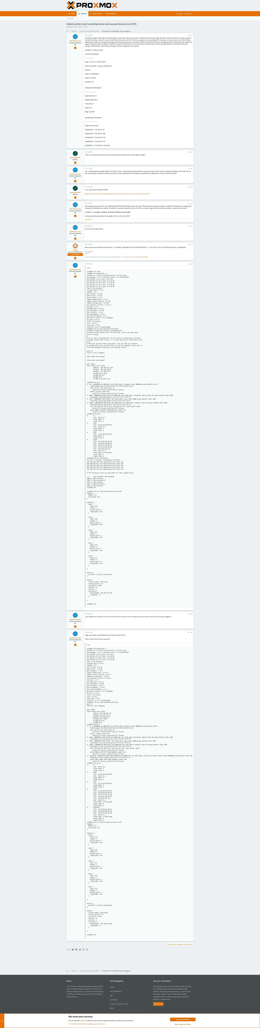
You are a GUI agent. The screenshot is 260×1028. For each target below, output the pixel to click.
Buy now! (159, 1004)
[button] (103, 13)
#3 (191, 169)
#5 (191, 203)
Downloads (114, 1000)
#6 (191, 226)
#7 (191, 244)
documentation (143, 257)
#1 (191, 35)
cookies (82, 1021)
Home (112, 987)
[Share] (188, 35)
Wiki (111, 995)
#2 (191, 152)
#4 (191, 187)
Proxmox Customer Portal (119, 1004)
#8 (191, 264)
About (112, 1008)
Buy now (128, 257)
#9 (191, 614)
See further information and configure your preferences (87, 1024)
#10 (191, 632)
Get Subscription (115, 991)
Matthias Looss (72, 27)
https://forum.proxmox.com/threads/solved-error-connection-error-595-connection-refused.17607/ (117, 194)
